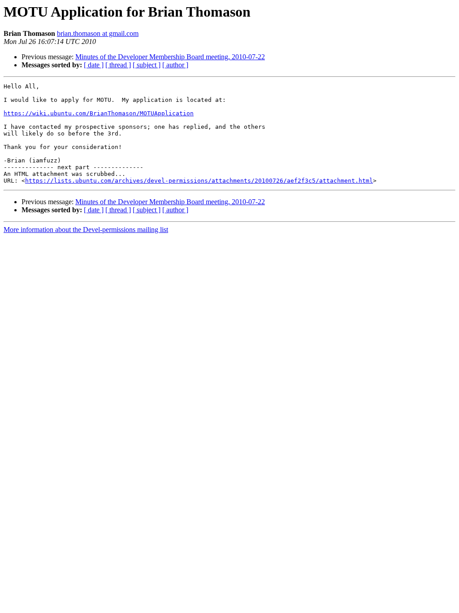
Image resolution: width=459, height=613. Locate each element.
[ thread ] (118, 65)
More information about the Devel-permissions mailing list (86, 229)
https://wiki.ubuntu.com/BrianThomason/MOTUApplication (99, 113)
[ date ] (94, 65)
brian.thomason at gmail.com (98, 33)
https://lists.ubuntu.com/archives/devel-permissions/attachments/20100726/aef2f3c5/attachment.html (199, 180)
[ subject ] (146, 65)
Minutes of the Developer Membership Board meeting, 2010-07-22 (170, 57)
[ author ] (175, 65)
